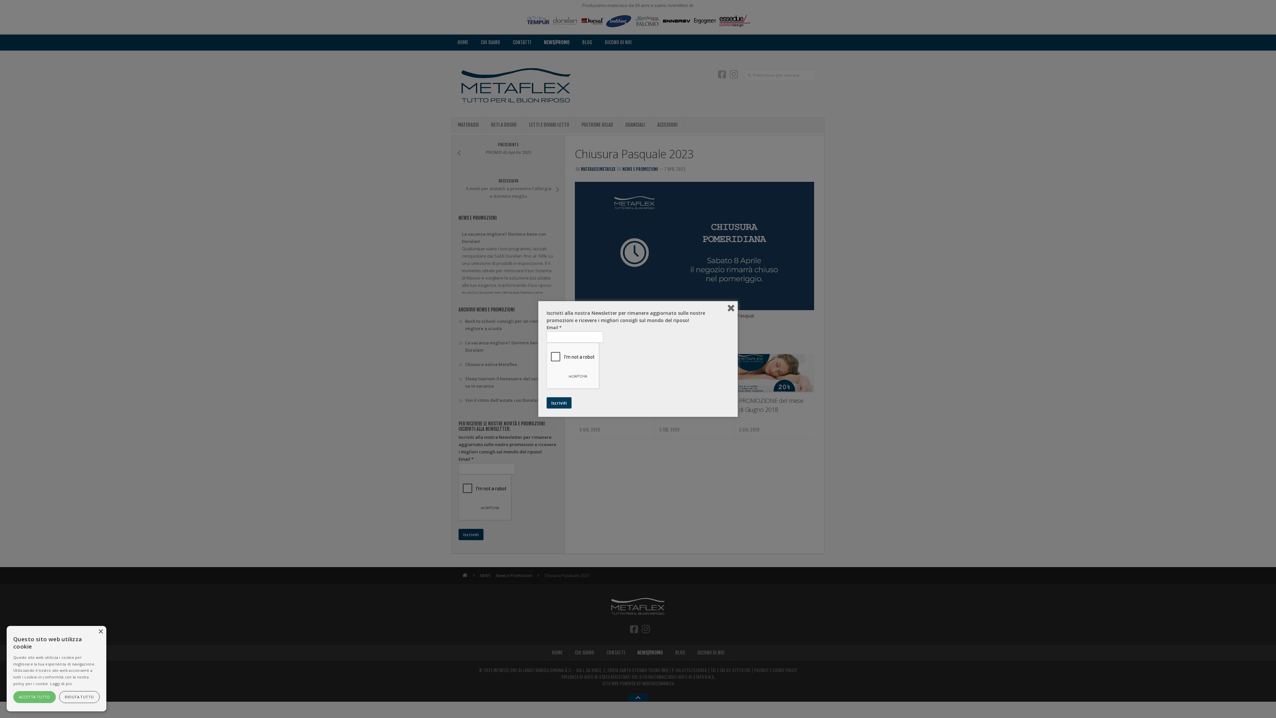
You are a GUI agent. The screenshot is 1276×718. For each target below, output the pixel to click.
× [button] (100, 631)
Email (554, 327)
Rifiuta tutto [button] (79, 696)
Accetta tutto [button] (34, 696)
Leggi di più (61, 683)
